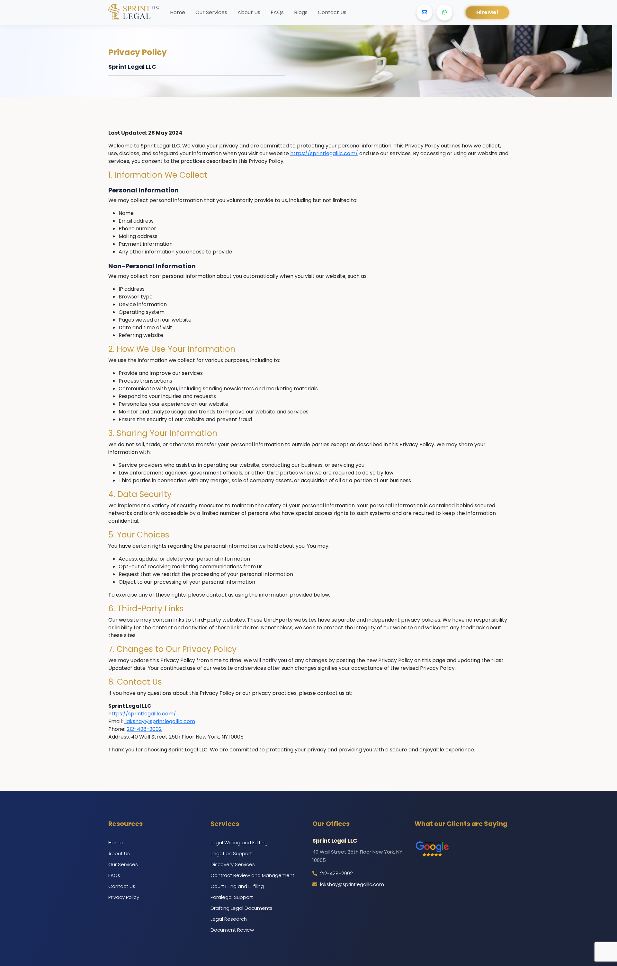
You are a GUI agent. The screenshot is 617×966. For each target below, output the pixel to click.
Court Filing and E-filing (237, 886)
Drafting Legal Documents (241, 908)
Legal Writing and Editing (239, 842)
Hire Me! (487, 12)
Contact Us (332, 12)
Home (177, 12)
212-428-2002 (144, 729)
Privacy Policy (123, 897)
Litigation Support (231, 853)
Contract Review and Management (252, 875)
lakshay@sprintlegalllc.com (159, 721)
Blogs (301, 12)
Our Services (211, 12)
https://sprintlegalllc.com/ (324, 153)
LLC (156, 7)
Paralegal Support (231, 897)
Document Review (232, 929)
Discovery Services (232, 864)
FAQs (277, 12)
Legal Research (228, 919)
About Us (248, 12)
